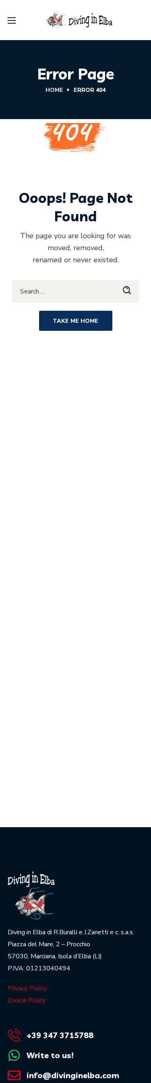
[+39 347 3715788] (14, 1035)
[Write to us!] (14, 1055)
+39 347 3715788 (60, 1035)
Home (54, 90)
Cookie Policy (27, 1000)
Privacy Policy (27, 988)
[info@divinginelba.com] (14, 1075)
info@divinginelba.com (73, 1075)
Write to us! (50, 1055)
